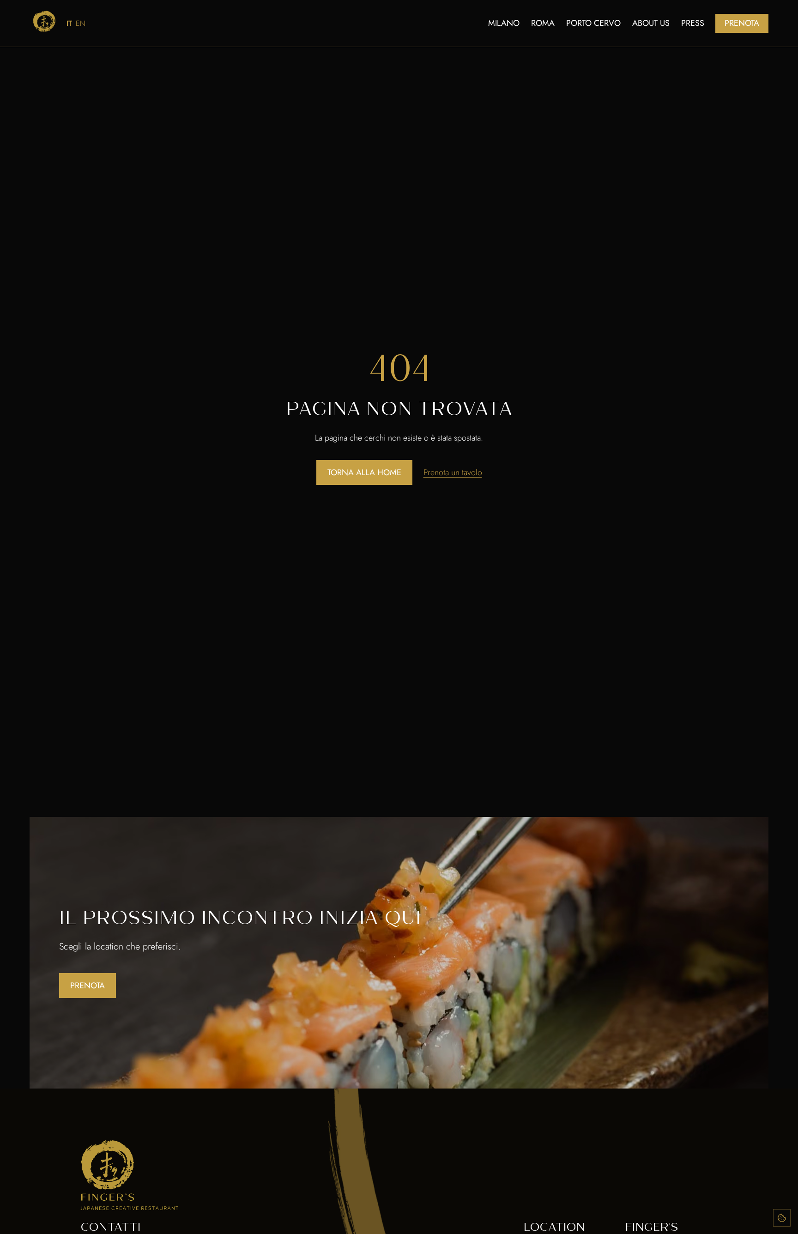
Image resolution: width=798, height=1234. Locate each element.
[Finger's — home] (44, 21)
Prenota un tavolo (452, 472)
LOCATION (554, 1227)
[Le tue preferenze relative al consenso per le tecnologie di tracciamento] (782, 1218)
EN (80, 23)
